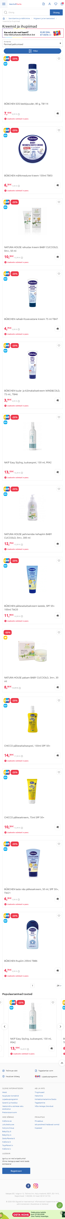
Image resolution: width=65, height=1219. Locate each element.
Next (60, 1027)
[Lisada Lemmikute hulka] (59, 58)
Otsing (56, 12)
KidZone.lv (6, 1149)
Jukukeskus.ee (8, 1124)
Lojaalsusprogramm (10, 1099)
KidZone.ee (7, 1121)
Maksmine (39, 1096)
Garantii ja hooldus (9, 1103)
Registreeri (16, 1171)
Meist (4, 1092)
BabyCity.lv (6, 1135)
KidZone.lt (6, 1142)
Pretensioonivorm (9, 1112)
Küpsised (38, 1128)
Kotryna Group (8, 1128)
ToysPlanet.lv (7, 1145)
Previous (5, 1027)
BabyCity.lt (6, 1131)
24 (58, 985)
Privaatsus (39, 1121)
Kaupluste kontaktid (10, 1096)
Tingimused (39, 1092)
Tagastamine (40, 1103)
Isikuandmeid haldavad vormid (47, 1124)
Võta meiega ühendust (44, 1106)
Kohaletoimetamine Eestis (45, 1099)
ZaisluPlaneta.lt (8, 1138)
